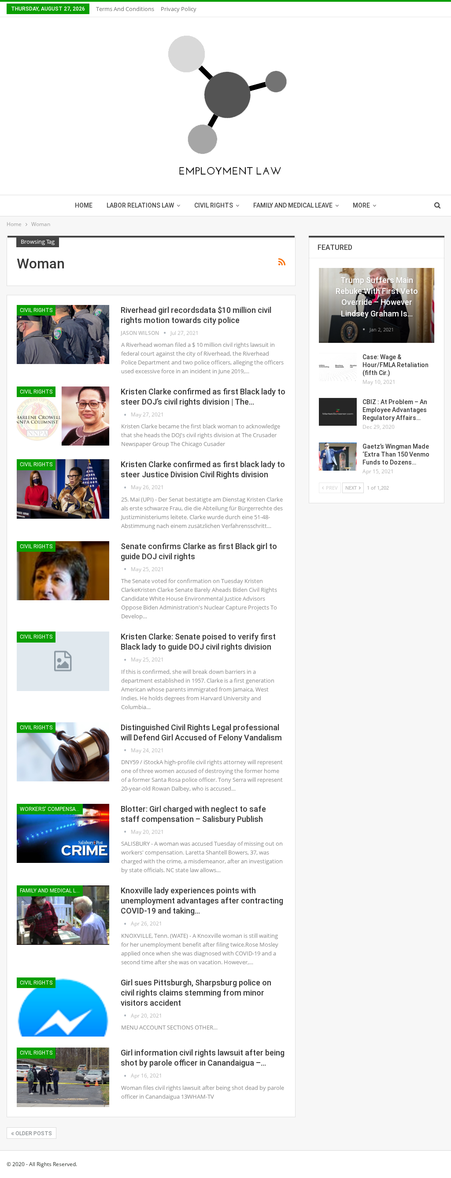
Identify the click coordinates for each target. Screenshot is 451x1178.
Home (83, 205)
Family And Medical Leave (293, 205)
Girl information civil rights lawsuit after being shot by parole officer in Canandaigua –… (203, 1057)
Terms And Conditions (125, 9)
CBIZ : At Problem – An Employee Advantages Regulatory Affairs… (394, 409)
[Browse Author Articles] (126, 414)
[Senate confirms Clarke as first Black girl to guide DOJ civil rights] (63, 570)
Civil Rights (213, 205)
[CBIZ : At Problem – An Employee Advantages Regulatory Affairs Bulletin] (338, 412)
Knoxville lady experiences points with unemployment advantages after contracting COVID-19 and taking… (202, 900)
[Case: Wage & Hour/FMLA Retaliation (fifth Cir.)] (338, 367)
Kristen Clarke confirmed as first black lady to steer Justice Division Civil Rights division (203, 469)
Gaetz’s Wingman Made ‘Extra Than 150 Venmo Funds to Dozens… (395, 454)
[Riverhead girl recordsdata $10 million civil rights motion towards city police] (63, 334)
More (361, 205)
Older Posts (33, 1133)
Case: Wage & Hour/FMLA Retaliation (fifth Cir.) (395, 364)
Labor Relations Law (140, 205)
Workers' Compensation (51, 809)
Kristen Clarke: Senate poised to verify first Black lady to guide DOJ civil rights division (198, 641)
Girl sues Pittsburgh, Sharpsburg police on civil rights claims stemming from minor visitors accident (196, 992)
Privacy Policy (178, 9)
